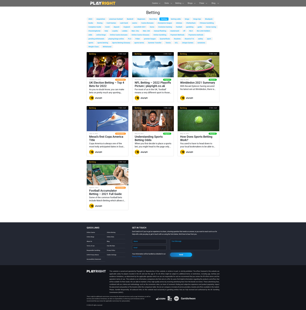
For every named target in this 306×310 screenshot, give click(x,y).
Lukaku (124, 31)
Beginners (141, 19)
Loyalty (115, 31)
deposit (116, 27)
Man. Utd (146, 31)
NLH (191, 31)
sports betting (102, 43)
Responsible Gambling (93, 250)
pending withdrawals (96, 39)
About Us (89, 241)
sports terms (139, 43)
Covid (107, 27)
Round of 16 (189, 39)
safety (200, 39)
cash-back (124, 23)
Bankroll (130, 19)
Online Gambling (159, 35)
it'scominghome (94, 31)
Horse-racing (211, 27)
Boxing (99, 23)
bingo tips (197, 19)
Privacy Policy (111, 250)
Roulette (177, 39)
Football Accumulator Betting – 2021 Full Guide (105, 192)
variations (201, 43)
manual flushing (160, 31)
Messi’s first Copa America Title (106, 138)
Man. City (135, 31)
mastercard (174, 31)
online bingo (101, 35)
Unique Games (187, 43)
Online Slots (110, 237)
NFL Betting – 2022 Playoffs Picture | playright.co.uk (153, 84)
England (127, 27)
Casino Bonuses (147, 23)
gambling (189, 27)
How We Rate (111, 246)
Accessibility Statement (94, 259)
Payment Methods (177, 35)
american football (116, 19)
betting (164, 19)
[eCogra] (161, 298)
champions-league (165, 23)
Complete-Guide (94, 27)
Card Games (111, 23)
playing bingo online (116, 39)
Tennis (168, 43)
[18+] (176, 298)
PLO (129, 39)
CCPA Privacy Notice (93, 255)
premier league (150, 39)
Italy (106, 31)
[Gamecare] (170, 298)
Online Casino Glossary (140, 35)
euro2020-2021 (140, 27)
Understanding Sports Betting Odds (149, 138)
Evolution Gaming (165, 27)
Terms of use (91, 246)
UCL (176, 43)
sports (90, 43)
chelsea (179, 23)
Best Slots (153, 19)
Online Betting (111, 232)
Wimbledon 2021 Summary (197, 82)
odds (90, 35)
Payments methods (196, 35)
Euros (152, 27)
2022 (90, 19)
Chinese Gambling (207, 23)
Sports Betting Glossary (121, 43)
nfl (184, 31)
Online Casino (91, 232)
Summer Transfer (154, 43)
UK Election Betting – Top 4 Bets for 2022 (106, 84)
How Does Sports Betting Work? (196, 138)
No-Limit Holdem (203, 31)
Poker (137, 39)
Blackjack (208, 19)
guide (200, 27)
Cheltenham (191, 23)
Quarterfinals (165, 39)
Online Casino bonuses (118, 35)
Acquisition (100, 19)
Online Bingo (90, 237)
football (179, 27)
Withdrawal (107, 47)
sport (209, 39)
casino (134, 23)
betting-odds (176, 19)
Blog (108, 241)
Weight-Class (93, 47)
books (90, 23)
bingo (187, 19)
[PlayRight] (103, 3)
